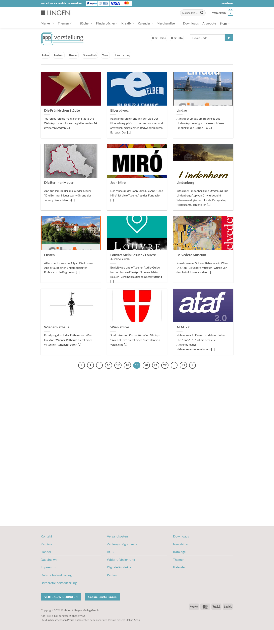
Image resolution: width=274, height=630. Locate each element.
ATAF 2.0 (183, 327)
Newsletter (227, 3)
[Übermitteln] (201, 12)
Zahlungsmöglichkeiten (123, 544)
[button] (222, 12)
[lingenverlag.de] (58, 12)
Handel (46, 552)
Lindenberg (185, 183)
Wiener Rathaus (56, 327)
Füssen (49, 255)
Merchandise (166, 23)
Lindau (182, 110)
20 (146, 365)
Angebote (209, 23)
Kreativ (126, 23)
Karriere (46, 544)
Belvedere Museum (191, 255)
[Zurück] (81, 365)
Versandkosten (117, 536)
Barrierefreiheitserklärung (59, 583)
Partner (112, 575)
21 (155, 365)
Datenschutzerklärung (56, 575)
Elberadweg (119, 110)
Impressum (48, 567)
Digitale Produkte (119, 567)
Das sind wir (49, 559)
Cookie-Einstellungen (102, 596)
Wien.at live (119, 327)
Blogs (223, 23)
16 (108, 365)
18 (127, 365)
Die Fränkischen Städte (62, 110)
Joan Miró (118, 183)
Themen (63, 23)
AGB (110, 552)
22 (165, 365)
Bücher (85, 23)
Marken (46, 23)
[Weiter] (192, 365)
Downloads (191, 23)
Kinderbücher (105, 23)
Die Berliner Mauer (59, 183)
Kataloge (179, 552)
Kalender (144, 23)
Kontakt (46, 536)
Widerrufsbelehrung (121, 559)
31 (183, 365)
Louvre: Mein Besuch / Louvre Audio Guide (133, 257)
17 (118, 365)
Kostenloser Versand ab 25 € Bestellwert (62, 3)
